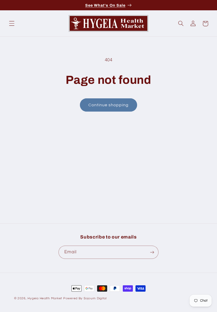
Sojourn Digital (95, 298)
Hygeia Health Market (45, 298)
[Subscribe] (152, 252)
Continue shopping (108, 105)
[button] (12, 23)
